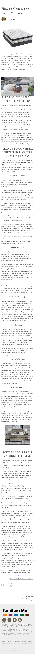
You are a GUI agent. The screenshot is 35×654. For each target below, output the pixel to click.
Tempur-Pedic (7, 554)
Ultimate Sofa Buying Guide (27, 599)
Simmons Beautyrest (9, 526)
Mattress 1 (7, 484)
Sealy (4, 496)
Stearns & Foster (8, 541)
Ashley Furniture (8, 471)
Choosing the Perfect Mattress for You (21, 579)
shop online (19, 575)
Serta (4, 511)
